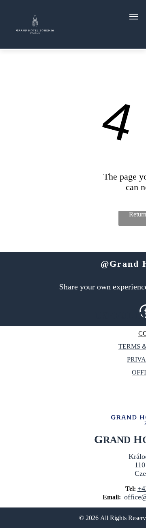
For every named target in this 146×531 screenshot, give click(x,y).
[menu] (134, 17)
